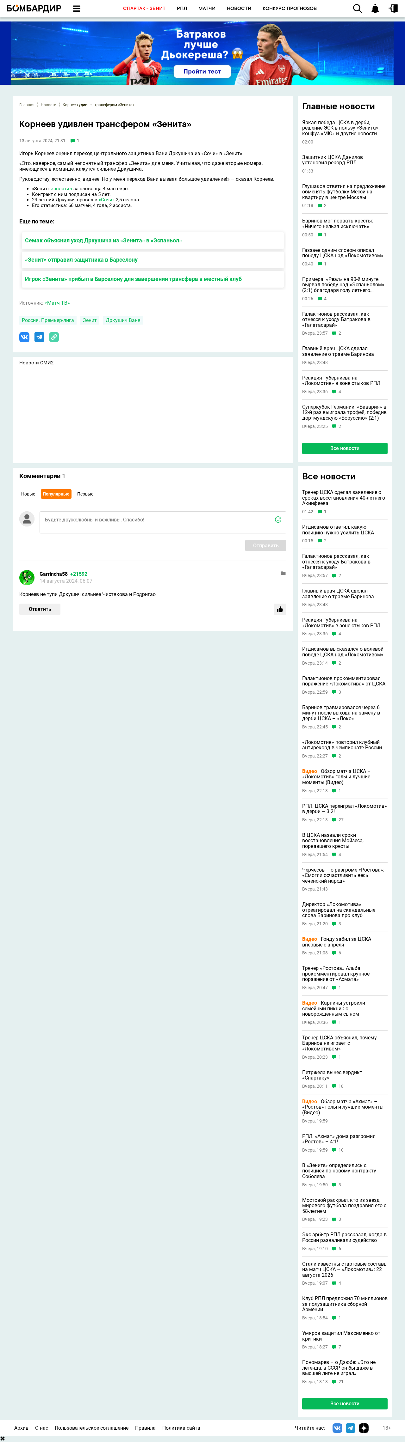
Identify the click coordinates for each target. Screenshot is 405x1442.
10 (341, 1150)
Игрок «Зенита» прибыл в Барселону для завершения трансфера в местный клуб (133, 279)
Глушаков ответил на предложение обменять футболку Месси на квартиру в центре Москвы (343, 192)
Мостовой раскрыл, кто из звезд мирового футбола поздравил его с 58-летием (344, 1205)
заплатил (61, 189)
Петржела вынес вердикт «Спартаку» (332, 1075)
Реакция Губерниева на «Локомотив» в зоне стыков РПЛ (341, 380)
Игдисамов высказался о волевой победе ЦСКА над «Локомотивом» (342, 651)
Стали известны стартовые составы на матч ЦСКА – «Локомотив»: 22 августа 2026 (345, 1269)
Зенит (90, 320)
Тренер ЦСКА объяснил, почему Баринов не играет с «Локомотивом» (339, 1043)
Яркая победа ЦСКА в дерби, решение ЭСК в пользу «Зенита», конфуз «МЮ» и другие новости (340, 128)
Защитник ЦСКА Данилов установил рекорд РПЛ (332, 160)
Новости (48, 105)
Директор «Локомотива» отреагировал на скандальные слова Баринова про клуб (338, 910)
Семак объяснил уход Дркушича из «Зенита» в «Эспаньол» (103, 240)
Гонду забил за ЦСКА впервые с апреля (336, 941)
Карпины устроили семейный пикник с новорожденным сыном (333, 1008)
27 (341, 820)
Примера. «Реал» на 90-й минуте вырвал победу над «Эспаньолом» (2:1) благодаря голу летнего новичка (343, 285)
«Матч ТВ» (57, 303)
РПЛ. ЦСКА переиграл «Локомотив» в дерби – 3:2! (344, 808)
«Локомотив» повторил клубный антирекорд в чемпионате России (342, 745)
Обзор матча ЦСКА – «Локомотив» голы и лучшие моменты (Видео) (336, 777)
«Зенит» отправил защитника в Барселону (81, 259)
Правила (145, 1428)
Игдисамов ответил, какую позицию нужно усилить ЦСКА (338, 529)
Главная (26, 105)
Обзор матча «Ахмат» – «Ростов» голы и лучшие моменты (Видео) (342, 1107)
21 (341, 1381)
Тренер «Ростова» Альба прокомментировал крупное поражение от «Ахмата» (336, 973)
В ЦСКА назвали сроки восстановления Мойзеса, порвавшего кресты (333, 840)
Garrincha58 (54, 574)
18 (341, 1086)
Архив (21, 1428)
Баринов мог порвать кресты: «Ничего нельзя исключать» (337, 223)
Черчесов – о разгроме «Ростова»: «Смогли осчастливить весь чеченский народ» (343, 875)
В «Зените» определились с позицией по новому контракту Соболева (339, 1171)
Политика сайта (181, 1428)
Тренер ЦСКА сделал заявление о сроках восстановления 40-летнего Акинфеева (343, 498)
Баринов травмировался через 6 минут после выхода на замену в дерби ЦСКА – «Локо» (341, 713)
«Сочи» (107, 200)
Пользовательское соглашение (91, 1428)
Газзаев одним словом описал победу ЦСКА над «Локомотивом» (342, 253)
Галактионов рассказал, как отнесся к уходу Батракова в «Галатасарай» (336, 319)
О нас (41, 1428)
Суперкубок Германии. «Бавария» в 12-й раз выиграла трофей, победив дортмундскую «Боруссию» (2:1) (344, 412)
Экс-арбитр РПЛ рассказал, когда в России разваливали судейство (344, 1237)
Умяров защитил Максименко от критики (341, 1336)
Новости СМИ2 (36, 363)
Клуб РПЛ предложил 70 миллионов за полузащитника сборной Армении (345, 1304)
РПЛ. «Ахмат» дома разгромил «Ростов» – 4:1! (339, 1139)
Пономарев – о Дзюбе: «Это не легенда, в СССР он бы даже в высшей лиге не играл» (339, 1368)
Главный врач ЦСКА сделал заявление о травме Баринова (338, 351)
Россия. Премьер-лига (48, 320)
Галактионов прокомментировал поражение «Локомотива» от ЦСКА (343, 681)
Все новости (344, 448)
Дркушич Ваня (123, 320)
